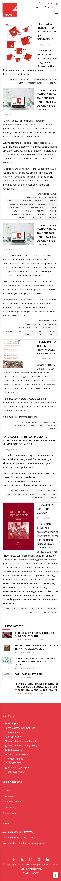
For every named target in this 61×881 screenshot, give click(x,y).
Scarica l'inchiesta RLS (28, 674)
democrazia (37, 609)
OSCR (35, 873)
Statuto (6, 790)
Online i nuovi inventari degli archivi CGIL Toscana (35, 634)
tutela (41, 214)
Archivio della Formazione (22, 491)
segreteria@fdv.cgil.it (18, 767)
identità (52, 83)
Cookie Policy (9, 812)
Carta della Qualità (11, 801)
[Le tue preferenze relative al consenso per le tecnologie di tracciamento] (55, 875)
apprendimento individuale (45, 80)
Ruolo (15, 214)
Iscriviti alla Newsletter (45, 7)
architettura (37, 426)
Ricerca (18, 652)
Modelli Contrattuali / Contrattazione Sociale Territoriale (33, 204)
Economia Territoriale (29, 422)
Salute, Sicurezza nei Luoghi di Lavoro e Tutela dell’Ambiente (32, 201)
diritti (53, 214)
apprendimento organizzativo (30, 83)
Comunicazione (16, 208)
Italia (24, 609)
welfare (22, 218)
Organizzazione (49, 494)
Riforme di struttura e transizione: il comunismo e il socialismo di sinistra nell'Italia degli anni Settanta (36, 687)
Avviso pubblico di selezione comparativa (23, 843)
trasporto (28, 214)
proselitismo (37, 497)
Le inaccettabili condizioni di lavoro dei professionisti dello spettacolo (35, 661)
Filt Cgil (27, 211)
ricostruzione (50, 422)
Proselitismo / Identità (28, 328)
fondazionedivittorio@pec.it (22, 741)
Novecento (11, 609)
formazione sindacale (37, 208)
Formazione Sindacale (19, 80)
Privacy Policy (9, 807)
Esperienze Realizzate (47, 491)
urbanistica (20, 426)
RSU (54, 208)
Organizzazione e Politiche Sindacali (42, 197)
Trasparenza (8, 795)
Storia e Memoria (23, 640)
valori (53, 211)
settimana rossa (50, 612)
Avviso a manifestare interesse (17, 831)
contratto (52, 218)
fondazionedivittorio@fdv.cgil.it (23, 745)
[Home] (18, 9)
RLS (16, 211)
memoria (52, 426)
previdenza (37, 218)
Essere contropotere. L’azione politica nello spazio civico (36, 647)
